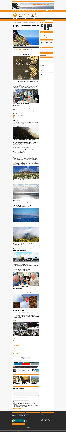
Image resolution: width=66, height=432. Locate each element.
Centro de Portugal (16, 345)
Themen (25, 18)
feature (27, 366)
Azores (14, 350)
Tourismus (41, 71)
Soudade (25, 367)
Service (33, 18)
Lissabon (14, 343)
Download (23, 49)
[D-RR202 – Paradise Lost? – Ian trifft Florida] (26, 379)
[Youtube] (53, 10)
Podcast (17, 18)
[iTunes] (47, 10)
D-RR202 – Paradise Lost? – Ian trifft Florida (26, 383)
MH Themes (26, 431)
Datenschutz (19, 10)
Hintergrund (42, 64)
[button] (16, 362)
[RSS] (49, 10)
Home (14, 18)
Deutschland (42, 60)
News (29, 18)
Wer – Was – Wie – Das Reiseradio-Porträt (46, 419)
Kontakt (23, 10)
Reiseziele (19, 22)
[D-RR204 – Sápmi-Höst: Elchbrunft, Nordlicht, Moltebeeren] (35, 379)
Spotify (20, 50)
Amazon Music (24, 50)
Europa (41, 61)
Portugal (15, 367)
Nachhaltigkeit (42, 65)
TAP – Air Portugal (15, 353)
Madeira (14, 348)
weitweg (41, 74)
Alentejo (14, 342)
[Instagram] (51, 10)
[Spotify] (46, 10)
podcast (36, 366)
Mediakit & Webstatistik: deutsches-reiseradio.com (32, 10)
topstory (35, 367)
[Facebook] (50, 10)
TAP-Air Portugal (30, 367)
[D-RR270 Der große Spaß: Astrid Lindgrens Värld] (17, 379)
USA (27, 421)
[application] (26, 47)
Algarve (16, 366)
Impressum (14, 10)
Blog (21, 18)
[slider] (38, 47)
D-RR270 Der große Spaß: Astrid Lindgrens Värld (17, 383)
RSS (26, 50)
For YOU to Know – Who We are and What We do (47, 420)
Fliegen (27, 414)
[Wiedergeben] (14, 47)
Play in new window (18, 49)
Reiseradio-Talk (20, 367)
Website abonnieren (46, 44)
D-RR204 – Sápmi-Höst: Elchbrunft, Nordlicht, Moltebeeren (34, 383)
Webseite (14, 401)
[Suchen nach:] (46, 50)
